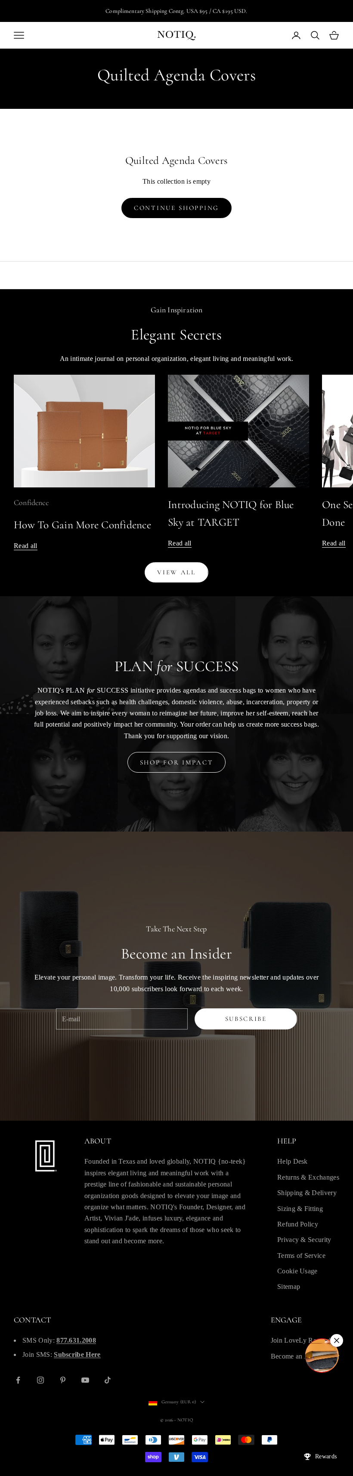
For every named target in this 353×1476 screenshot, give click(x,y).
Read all (25, 545)
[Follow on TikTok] (107, 1380)
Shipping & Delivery (307, 1192)
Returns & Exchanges (308, 1177)
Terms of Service (301, 1255)
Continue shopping (176, 208)
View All (176, 572)
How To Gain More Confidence (82, 524)
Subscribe (246, 1019)
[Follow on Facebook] (18, 1380)
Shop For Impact (177, 762)
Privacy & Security (304, 1239)
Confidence (31, 502)
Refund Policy (297, 1224)
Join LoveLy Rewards (302, 1340)
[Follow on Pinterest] (63, 1380)
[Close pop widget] (336, 1340)
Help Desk (292, 1161)
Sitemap (288, 1286)
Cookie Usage (297, 1271)
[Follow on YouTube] (85, 1380)
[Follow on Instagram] (40, 1380)
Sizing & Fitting (300, 1208)
